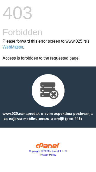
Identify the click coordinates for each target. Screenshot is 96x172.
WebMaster (13, 47)
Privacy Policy (48, 154)
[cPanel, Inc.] (48, 147)
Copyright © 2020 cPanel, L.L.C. (48, 151)
